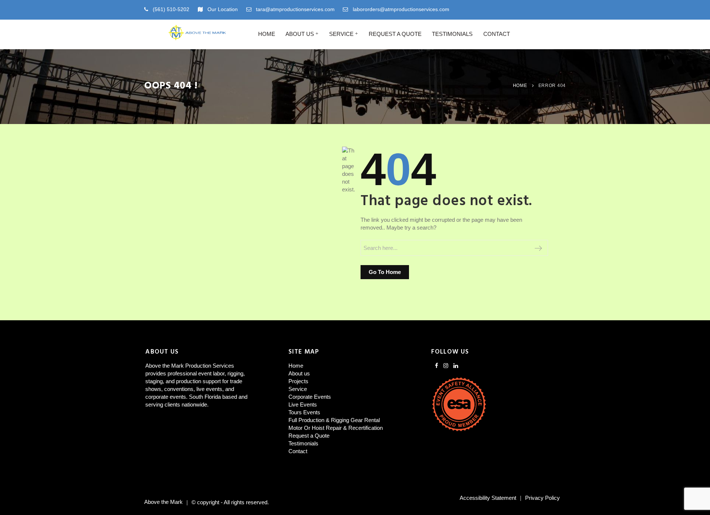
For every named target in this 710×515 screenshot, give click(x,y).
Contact (496, 34)
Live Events (302, 404)
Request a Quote (395, 34)
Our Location (222, 9)
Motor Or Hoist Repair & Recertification (335, 428)
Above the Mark (163, 502)
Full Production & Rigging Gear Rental (334, 420)
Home (266, 34)
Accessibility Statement (488, 498)
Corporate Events (309, 397)
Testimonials (452, 34)
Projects (298, 381)
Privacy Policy (542, 498)
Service (341, 34)
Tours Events (304, 412)
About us (299, 34)
